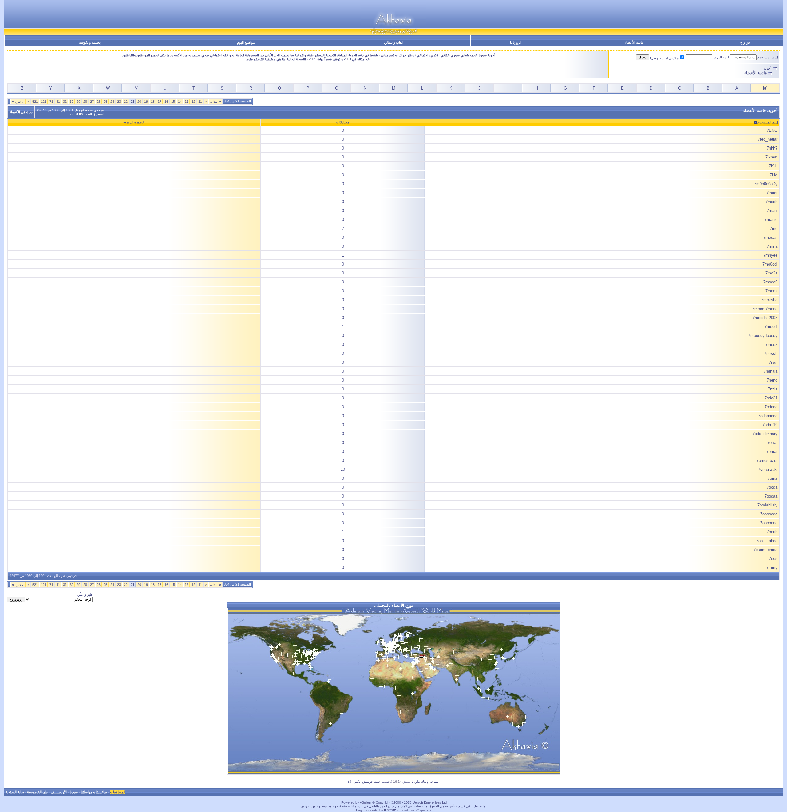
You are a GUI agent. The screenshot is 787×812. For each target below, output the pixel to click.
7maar (771, 192)
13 (186, 101)
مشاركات (342, 122)
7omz (772, 478)
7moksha (769, 300)
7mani (772, 210)
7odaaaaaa (767, 416)
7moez (771, 291)
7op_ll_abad (766, 540)
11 (200, 101)
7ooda (772, 487)
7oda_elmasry (765, 433)
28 (85, 101)
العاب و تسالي (393, 42)
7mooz (771, 344)
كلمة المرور (721, 57)
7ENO (772, 130)
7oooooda (768, 514)
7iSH (773, 166)
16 (166, 101)
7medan (770, 237)
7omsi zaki (767, 469)
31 (65, 101)
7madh (771, 201)
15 (173, 101)
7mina (772, 246)
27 (92, 101)
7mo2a (771, 273)
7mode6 (770, 282)
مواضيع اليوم (246, 42)
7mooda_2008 (765, 317)
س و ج (745, 42)
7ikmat (771, 157)
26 (99, 101)
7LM (773, 175)
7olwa (772, 442)
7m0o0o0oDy (765, 184)
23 (119, 101)
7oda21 (771, 398)
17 (159, 101)
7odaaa (771, 407)
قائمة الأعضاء (634, 42)
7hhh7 (772, 148)
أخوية (767, 68)
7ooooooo (768, 523)
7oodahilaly (767, 505)
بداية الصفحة (15, 792)
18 (153, 101)
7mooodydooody (762, 335)
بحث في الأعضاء (21, 112)
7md (773, 228)
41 (58, 101)
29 (78, 101)
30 (71, 101)
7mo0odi (769, 264)
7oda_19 (769, 424)
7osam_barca (765, 549)
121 (43, 101)
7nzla (772, 389)
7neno (772, 380)
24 (112, 101)
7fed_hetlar (767, 139)
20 (139, 101)
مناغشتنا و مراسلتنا (94, 792)
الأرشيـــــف (59, 792)
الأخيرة (18, 101)
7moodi (771, 326)
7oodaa (771, 496)
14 (180, 101)
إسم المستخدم (767, 57)
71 (51, 101)
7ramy (771, 567)
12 (193, 101)
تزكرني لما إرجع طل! (664, 58)
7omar (771, 451)
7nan (773, 362)
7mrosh (770, 353)
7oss (773, 558)
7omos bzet (767, 460)
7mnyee (770, 255)
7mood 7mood (764, 308)
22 (126, 101)
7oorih (772, 532)
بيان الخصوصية (37, 792)
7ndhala (770, 371)
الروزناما (515, 42)
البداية (215, 101)
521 (35, 101)
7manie (771, 219)
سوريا (74, 792)
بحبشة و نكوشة (90, 42)
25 (105, 101)
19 (146, 101)
